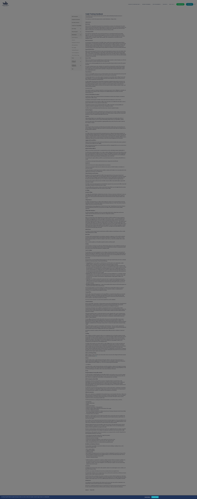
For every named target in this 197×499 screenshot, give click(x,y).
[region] (98, 497)
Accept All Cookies (155, 497)
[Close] (195, 497)
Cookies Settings (147, 497)
